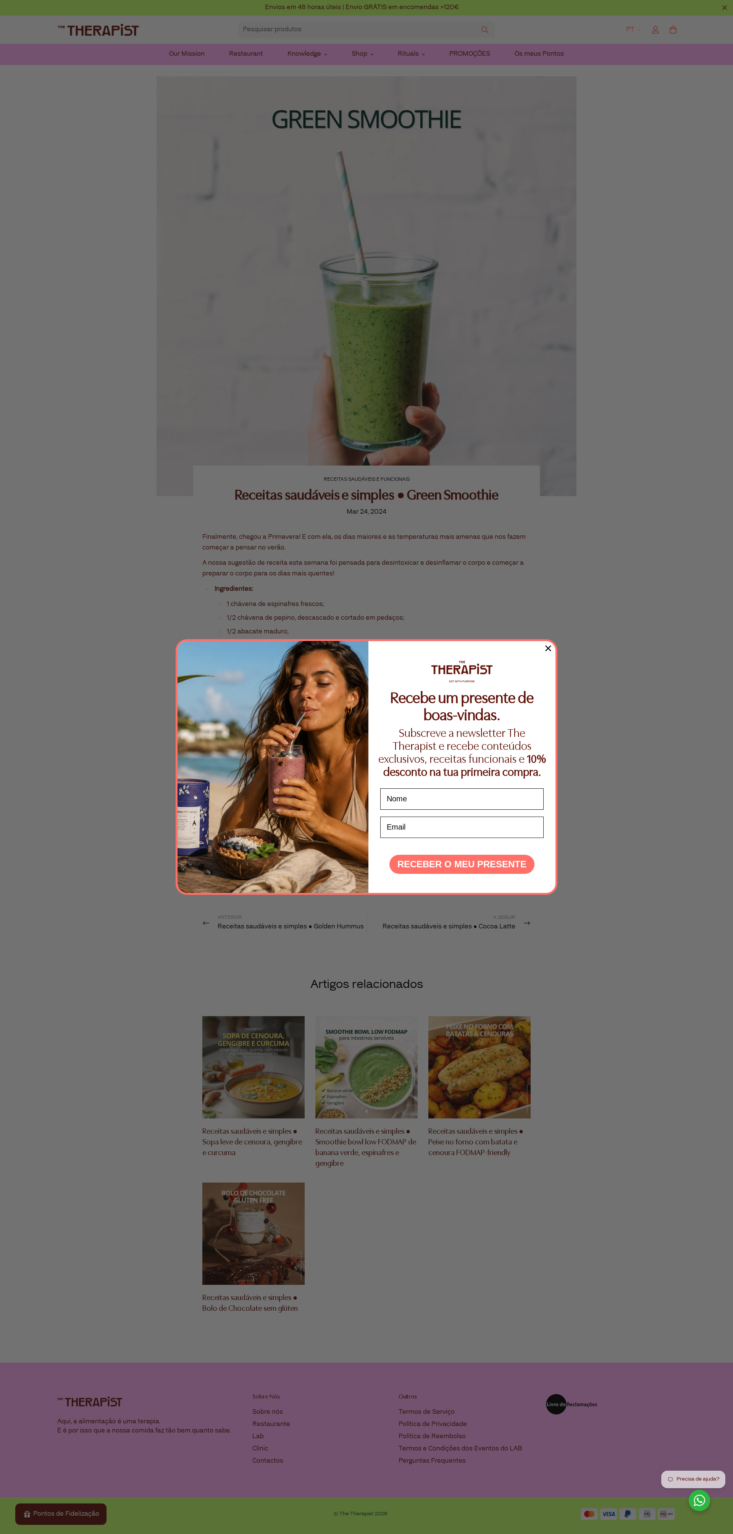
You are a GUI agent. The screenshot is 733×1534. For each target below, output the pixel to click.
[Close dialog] (548, 648)
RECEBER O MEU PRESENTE (461, 864)
